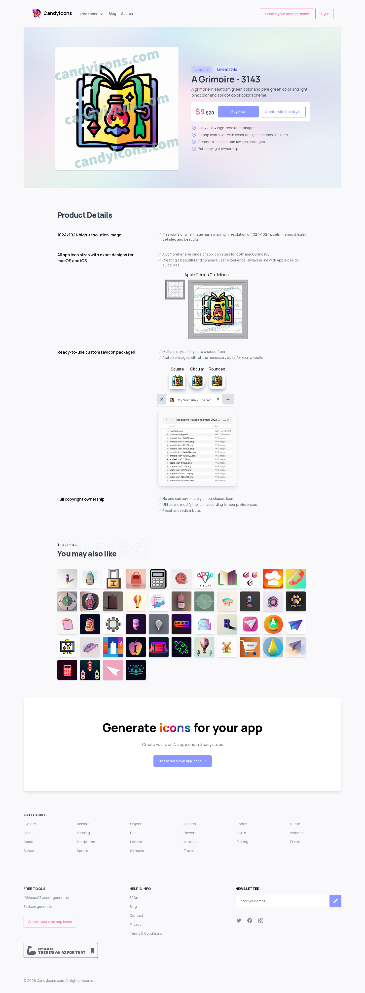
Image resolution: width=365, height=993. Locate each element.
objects (201, 69)
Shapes (189, 823)
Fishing (242, 841)
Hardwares (86, 841)
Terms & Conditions (146, 933)
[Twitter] (238, 920)
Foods (242, 823)
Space (29, 850)
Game (28, 841)
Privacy (135, 924)
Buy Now (238, 111)
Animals (83, 823)
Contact (136, 915)
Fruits (241, 832)
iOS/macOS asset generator (47, 897)
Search (127, 13)
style (227, 69)
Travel (188, 850)
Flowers (189, 832)
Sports (82, 850)
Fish (133, 832)
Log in (324, 13)
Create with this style (282, 111)
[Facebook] (249, 920)
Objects (137, 823)
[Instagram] (260, 920)
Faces (29, 832)
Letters (136, 841)
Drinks (295, 823)
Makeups (191, 841)
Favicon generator (39, 906)
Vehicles (297, 832)
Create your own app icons (287, 13)
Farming (83, 832)
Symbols (137, 850)
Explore (30, 823)
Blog (112, 13)
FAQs (134, 897)
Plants (295, 841)
